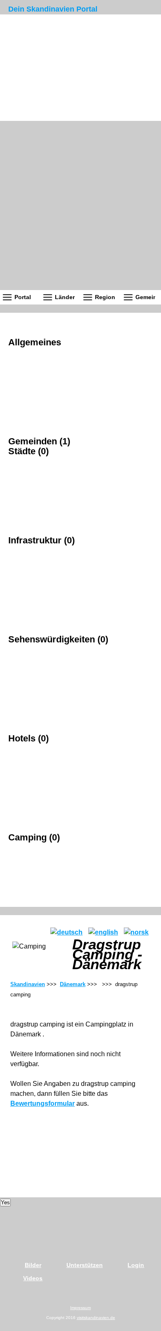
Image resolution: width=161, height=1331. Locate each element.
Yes (5, 1202)
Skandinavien (27, 984)
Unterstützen (84, 1265)
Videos (33, 1278)
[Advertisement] (80, 205)
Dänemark (72, 984)
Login (136, 1265)
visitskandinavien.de (96, 1317)
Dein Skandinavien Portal (52, 9)
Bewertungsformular (42, 1103)
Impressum (80, 1307)
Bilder (33, 1265)
